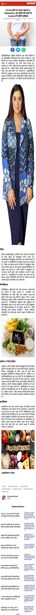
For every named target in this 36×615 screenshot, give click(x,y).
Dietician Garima (28, 489)
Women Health (17, 489)
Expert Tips (5, 491)
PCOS (3, 486)
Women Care (24, 486)
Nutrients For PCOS (13, 486)
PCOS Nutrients (6, 489)
